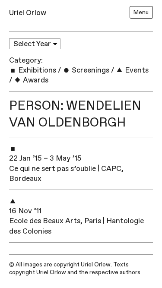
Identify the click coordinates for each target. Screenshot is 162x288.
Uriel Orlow (27, 12)
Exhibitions (36, 70)
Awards (34, 80)
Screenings (89, 70)
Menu (141, 12)
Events (136, 70)
